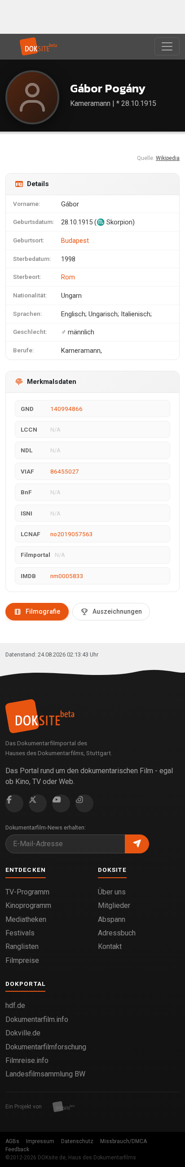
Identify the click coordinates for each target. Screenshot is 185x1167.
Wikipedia (168, 158)
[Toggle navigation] (167, 46)
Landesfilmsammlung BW (45, 1074)
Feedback (17, 1149)
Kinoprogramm (28, 905)
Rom (68, 277)
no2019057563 (71, 534)
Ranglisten (22, 946)
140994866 (66, 408)
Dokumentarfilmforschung (45, 1047)
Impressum (40, 1141)
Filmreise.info (26, 1060)
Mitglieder (114, 905)
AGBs (12, 1141)
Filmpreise (22, 960)
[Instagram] (84, 803)
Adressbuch (117, 933)
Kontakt (110, 946)
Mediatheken (25, 919)
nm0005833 (67, 575)
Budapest (75, 241)
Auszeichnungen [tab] (117, 611)
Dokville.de (22, 1033)
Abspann (111, 919)
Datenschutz (77, 1141)
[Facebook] (14, 803)
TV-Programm (27, 892)
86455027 (64, 471)
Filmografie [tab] (43, 611)
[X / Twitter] (38, 803)
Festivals (20, 933)
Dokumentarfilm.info (36, 1019)
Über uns (112, 892)
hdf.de (15, 1005)
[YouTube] (61, 803)
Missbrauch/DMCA (123, 1141)
